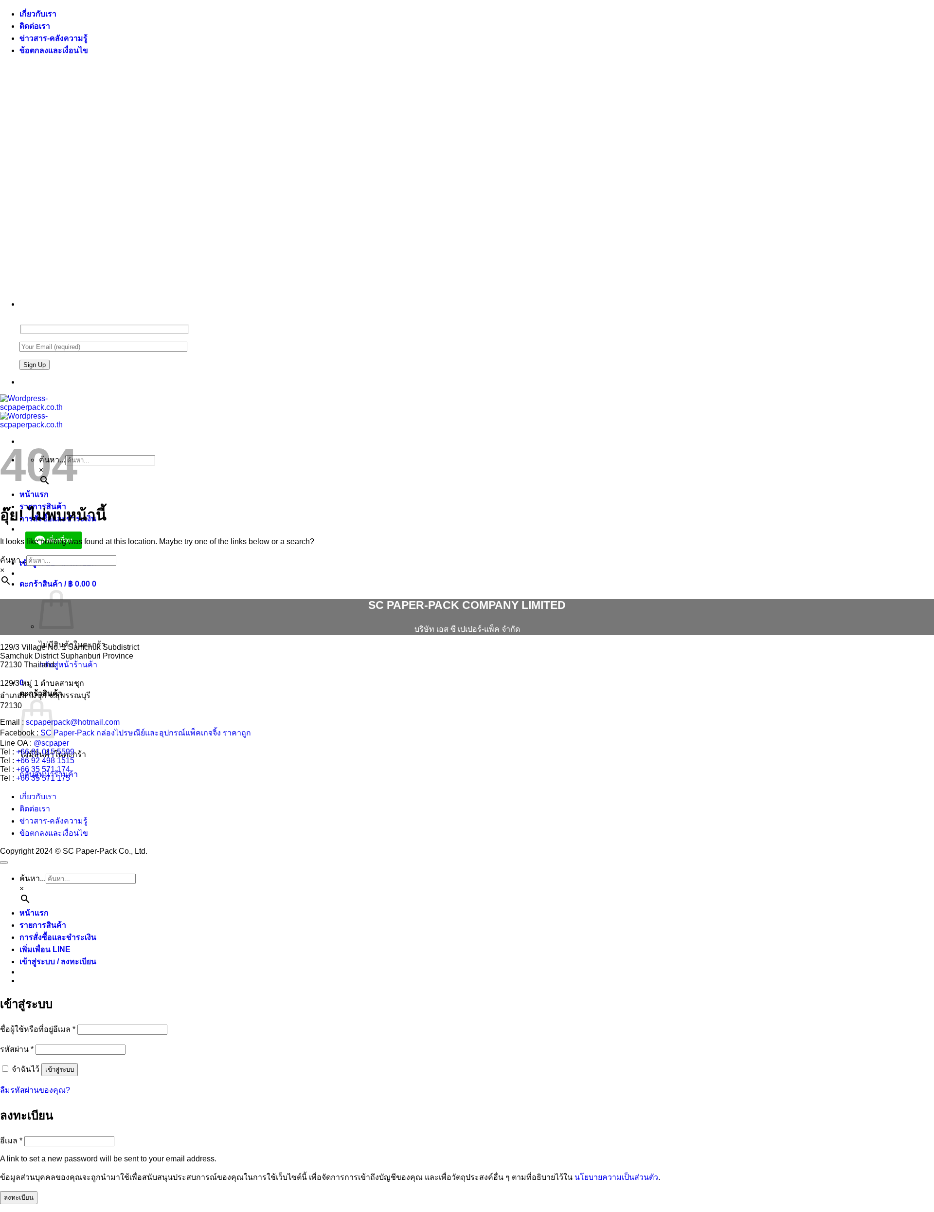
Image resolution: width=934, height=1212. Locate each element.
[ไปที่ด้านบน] (4, 862)
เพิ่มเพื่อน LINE (45, 949)
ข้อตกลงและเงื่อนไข (53, 50)
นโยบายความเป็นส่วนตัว (616, 1177)
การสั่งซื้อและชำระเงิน (57, 937)
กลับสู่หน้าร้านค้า (68, 665)
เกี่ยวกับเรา (37, 14)
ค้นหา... (13, 560)
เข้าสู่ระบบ (59, 1069)
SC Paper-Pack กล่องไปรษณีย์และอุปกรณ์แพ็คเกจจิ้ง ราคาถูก (145, 733)
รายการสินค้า (42, 925)
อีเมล (11, 1141)
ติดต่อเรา (34, 26)
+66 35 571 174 (43, 769)
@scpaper (51, 743)
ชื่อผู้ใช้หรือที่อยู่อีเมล (37, 1029)
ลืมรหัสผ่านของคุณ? (35, 1090)
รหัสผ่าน (17, 1049)
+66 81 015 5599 (45, 752)
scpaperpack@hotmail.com (73, 722)
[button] (57, 584)
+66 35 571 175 (43, 778)
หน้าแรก (34, 494)
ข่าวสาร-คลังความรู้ (53, 38)
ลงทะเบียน (19, 1197)
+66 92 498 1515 (45, 760)
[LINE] (23, 382)
